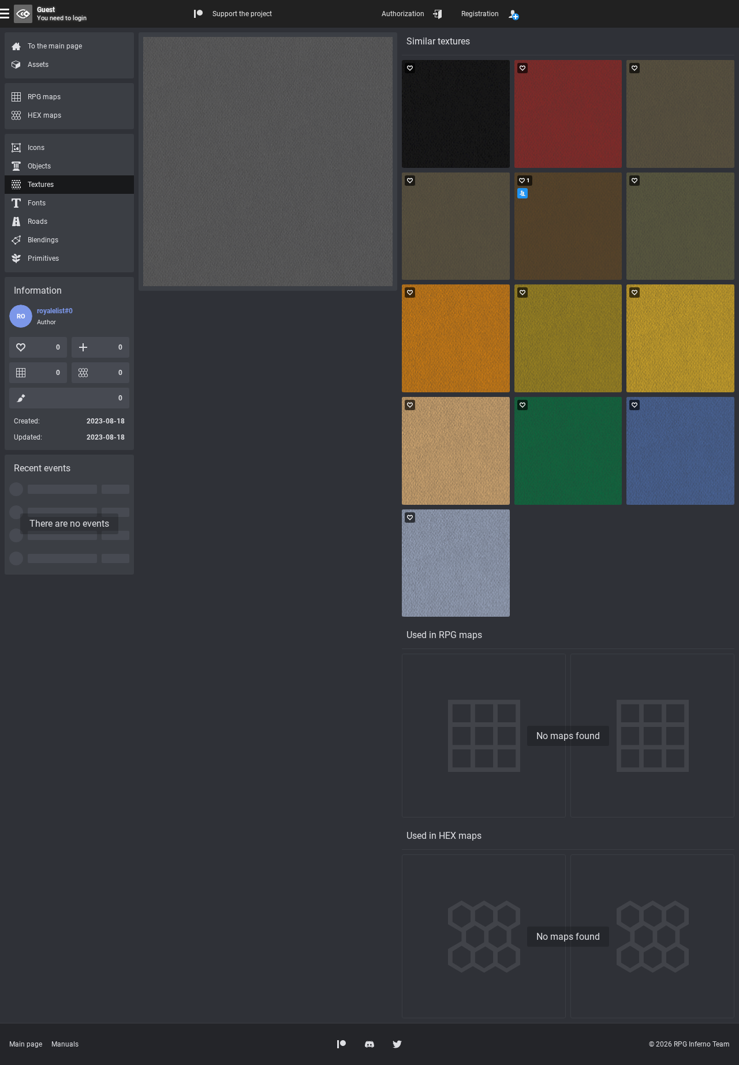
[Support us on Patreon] (341, 1044)
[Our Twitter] (397, 1044)
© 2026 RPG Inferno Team (689, 1044)
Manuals (65, 1044)
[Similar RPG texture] (456, 114)
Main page (25, 1044)
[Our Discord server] (369, 1044)
